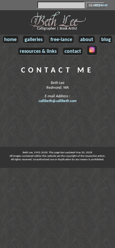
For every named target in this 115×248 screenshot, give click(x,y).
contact (73, 51)
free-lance (61, 39)
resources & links (38, 51)
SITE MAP (101, 5)
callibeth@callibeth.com (58, 101)
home (10, 39)
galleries (33, 39)
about (86, 39)
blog (106, 39)
